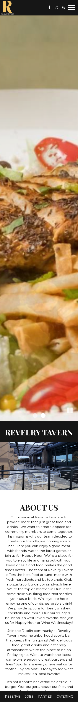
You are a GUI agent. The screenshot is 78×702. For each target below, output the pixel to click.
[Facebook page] (49, 7)
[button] (75, 418)
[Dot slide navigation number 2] (43, 415)
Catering (65, 697)
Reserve (12, 697)
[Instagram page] (56, 7)
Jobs (29, 697)
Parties (45, 697)
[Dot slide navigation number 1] (35, 415)
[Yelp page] (63, 7)
